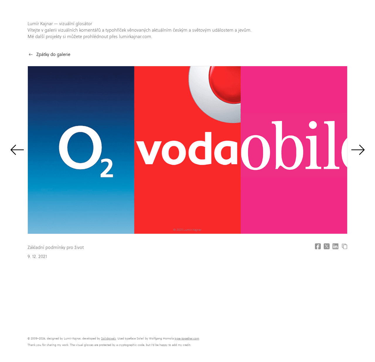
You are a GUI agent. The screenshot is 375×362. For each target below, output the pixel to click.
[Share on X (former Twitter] (327, 246)
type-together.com (187, 338)
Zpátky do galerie (53, 54)
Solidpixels (108, 338)
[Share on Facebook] (318, 246)
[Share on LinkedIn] (335, 246)
